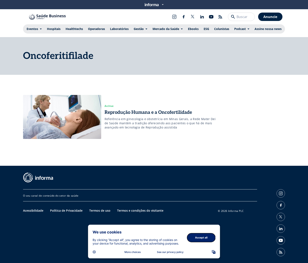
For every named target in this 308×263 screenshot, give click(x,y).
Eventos (32, 29)
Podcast (240, 29)
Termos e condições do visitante (140, 210)
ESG (206, 29)
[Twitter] (193, 17)
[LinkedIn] (202, 17)
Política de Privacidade (66, 210)
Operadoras (96, 29)
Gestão (139, 29)
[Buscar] (233, 16)
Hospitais (54, 29)
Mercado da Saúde (166, 29)
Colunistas (221, 29)
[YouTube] (211, 17)
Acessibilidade (33, 210)
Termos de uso (99, 210)
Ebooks (193, 29)
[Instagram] (174, 17)
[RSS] (220, 17)
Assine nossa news (268, 29)
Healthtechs (74, 29)
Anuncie (270, 16)
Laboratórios (119, 29)
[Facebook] (183, 17)
